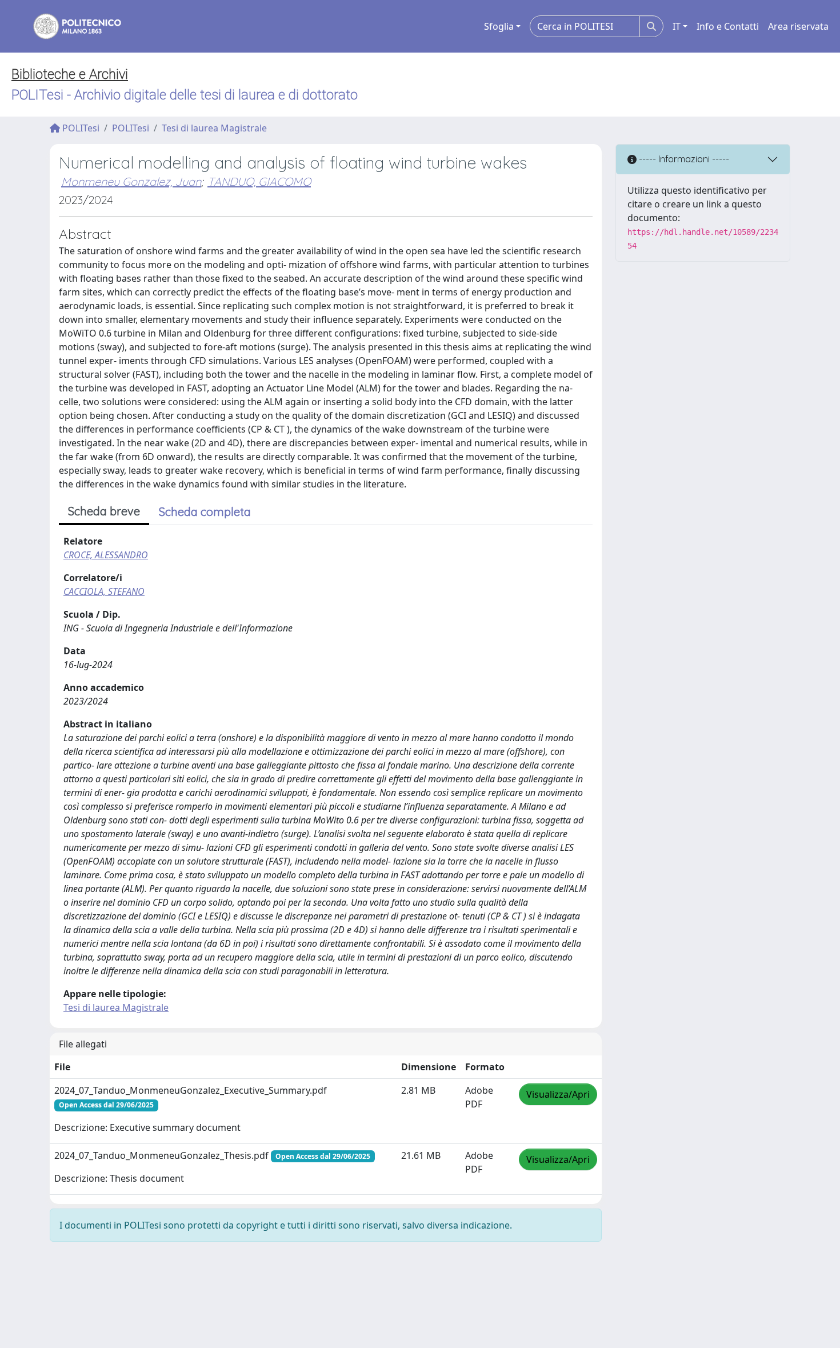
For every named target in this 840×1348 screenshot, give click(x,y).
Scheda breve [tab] (104, 511)
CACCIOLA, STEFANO (104, 591)
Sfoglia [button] (499, 26)
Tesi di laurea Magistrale (214, 128)
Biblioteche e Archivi (69, 74)
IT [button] (677, 26)
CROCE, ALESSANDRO (105, 555)
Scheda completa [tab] (205, 512)
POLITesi (79, 128)
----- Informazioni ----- (683, 159)
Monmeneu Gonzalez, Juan (131, 181)
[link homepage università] (70, 26)
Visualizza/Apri (558, 1094)
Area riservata (798, 26)
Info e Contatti (728, 26)
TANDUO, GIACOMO (259, 181)
